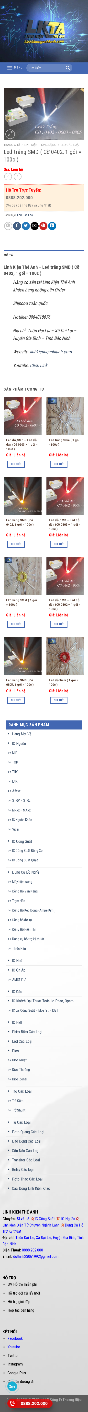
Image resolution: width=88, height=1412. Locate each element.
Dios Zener (19, 1079)
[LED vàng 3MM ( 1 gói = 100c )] (23, 576)
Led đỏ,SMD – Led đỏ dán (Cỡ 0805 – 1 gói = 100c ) (64, 524)
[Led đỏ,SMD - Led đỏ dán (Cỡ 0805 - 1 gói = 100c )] (65, 496)
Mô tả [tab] (8, 255)
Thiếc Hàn (19, 949)
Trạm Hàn (18, 901)
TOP (15, 762)
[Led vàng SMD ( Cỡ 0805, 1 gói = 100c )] (23, 656)
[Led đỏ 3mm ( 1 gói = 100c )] (65, 656)
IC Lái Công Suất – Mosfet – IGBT (35, 1010)
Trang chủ (12, 145)
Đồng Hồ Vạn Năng (25, 891)
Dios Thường (21, 1070)
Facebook (15, 1338)
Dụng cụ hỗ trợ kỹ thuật (28, 939)
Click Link (39, 365)
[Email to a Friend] (35, 226)
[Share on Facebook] (17, 226)
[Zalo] (12, 1386)
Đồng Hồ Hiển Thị (23, 929)
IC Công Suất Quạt (25, 860)
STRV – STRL (21, 801)
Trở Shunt (18, 1110)
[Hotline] (12, 1403)
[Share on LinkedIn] (52, 226)
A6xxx (16, 791)
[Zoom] (10, 134)
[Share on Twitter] (26, 226)
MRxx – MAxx (21, 810)
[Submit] (68, 68)
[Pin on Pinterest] (43, 226)
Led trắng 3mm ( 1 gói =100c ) (64, 442)
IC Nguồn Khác (22, 820)
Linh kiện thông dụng (40, 145)
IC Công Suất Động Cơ (27, 851)
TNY (15, 772)
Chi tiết (16, 464)
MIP (14, 753)
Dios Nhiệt (19, 1060)
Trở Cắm (17, 1101)
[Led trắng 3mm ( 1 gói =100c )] (65, 416)
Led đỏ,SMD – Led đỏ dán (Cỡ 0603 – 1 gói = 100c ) (22, 444)
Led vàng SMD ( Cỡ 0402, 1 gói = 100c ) (20, 522)
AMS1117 (19, 980)
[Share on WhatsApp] (8, 226)
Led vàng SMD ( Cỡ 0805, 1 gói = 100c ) (20, 682)
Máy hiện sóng (22, 882)
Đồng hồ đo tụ (22, 920)
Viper (15, 829)
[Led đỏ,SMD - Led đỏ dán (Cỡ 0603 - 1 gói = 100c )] (23, 416)
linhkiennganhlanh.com (51, 352)
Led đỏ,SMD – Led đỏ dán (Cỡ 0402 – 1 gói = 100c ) (64, 604)
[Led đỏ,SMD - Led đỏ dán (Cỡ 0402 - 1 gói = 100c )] (65, 576)
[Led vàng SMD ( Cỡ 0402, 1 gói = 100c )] (23, 496)
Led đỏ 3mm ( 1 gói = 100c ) (63, 682)
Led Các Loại (70, 145)
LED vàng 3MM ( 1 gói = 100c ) (21, 602)
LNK (14, 781)
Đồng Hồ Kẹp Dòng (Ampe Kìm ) (33, 910)
